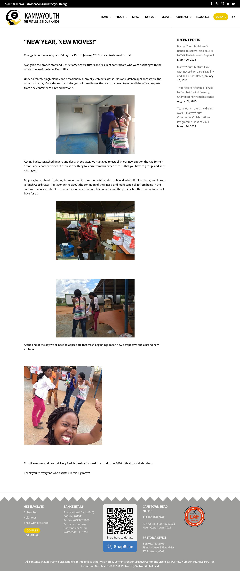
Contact (182, 17)
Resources (202, 17)
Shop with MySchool (36, 523)
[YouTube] (233, 3)
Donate (221, 17)
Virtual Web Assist (147, 566)
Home (104, 17)
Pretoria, (152, 551)
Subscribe (30, 512)
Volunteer (30, 517)
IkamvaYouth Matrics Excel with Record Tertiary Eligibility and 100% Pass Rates (195, 71)
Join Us (149, 17)
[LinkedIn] (227, 3)
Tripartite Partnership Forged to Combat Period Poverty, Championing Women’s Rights (195, 92)
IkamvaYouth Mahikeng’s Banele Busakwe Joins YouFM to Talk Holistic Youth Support (195, 51)
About (120, 17)
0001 (161, 551)
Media (165, 17)
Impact (136, 17)
